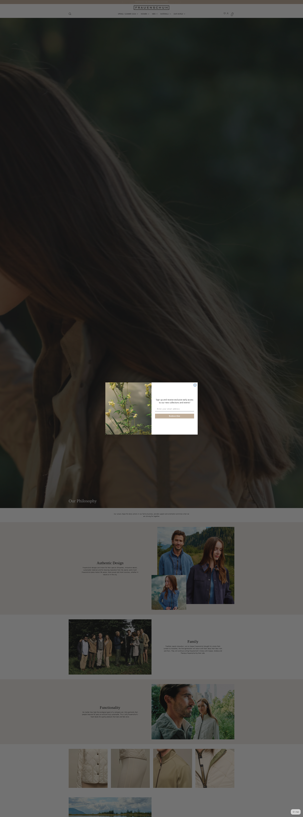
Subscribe (174, 416)
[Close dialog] (195, 385)
